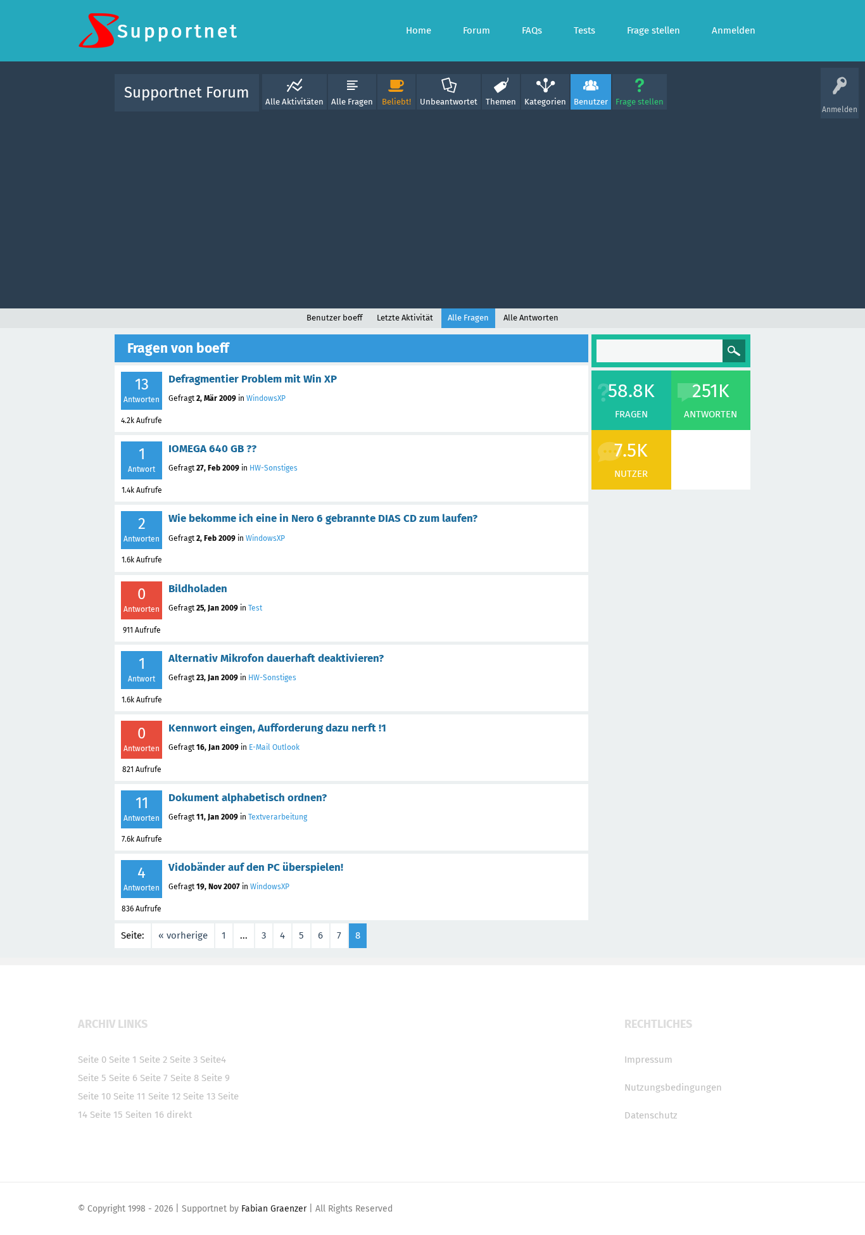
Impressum (648, 1059)
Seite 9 (215, 1078)
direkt (179, 1114)
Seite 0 (92, 1059)
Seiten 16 (144, 1114)
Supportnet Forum (186, 92)
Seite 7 (154, 1078)
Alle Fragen (352, 101)
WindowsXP (266, 398)
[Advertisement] (432, 207)
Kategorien (545, 101)
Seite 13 (199, 1096)
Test (255, 608)
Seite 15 (106, 1114)
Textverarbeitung (277, 817)
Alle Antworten (531, 317)
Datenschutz (651, 1115)
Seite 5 (92, 1078)
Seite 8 (184, 1078)
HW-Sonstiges (273, 468)
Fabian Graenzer (273, 1208)
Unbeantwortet (448, 101)
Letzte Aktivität (405, 317)
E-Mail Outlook (274, 747)
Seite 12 (164, 1096)
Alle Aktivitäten (294, 101)
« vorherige (183, 935)
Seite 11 (129, 1096)
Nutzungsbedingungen (673, 1087)
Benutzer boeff (334, 317)
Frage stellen (640, 101)
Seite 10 (94, 1096)
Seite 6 (123, 1078)
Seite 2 (153, 1059)
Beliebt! (396, 101)
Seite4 (213, 1059)
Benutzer (591, 101)
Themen (501, 101)
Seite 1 (123, 1059)
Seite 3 (184, 1059)
